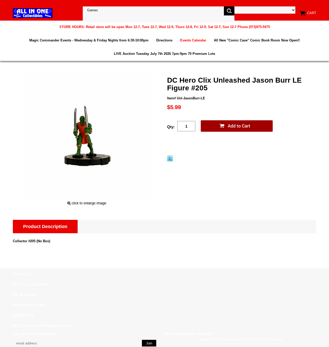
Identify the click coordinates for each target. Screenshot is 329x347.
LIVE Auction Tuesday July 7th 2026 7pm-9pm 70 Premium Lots (164, 54)
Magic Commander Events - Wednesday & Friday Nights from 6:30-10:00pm (89, 40)
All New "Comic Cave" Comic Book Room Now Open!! (257, 40)
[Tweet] (170, 160)
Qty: (171, 127)
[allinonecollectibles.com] (32, 13)
